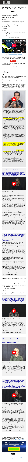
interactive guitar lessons (19, 439)
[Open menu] (25, 2)
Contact (3, 457)
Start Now (14, 449)
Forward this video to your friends (15, 54)
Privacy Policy (12, 458)
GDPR (16, 458)
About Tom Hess (7, 457)
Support (12, 457)
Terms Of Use (16, 457)
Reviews (24, 457)
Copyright (20, 457)
